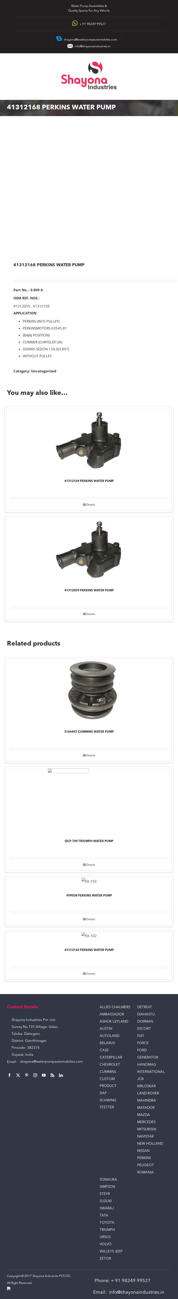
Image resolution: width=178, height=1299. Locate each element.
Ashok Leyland (114, 1021)
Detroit (144, 1007)
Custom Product (108, 1082)
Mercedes (146, 1122)
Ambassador (112, 1014)
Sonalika (108, 1180)
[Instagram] (35, 1075)
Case (104, 1050)
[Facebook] (9, 1075)
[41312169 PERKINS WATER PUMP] (89, 440)
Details (90, 505)
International (151, 1072)
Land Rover (148, 1093)
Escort (144, 1029)
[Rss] (52, 1075)
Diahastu (146, 1014)
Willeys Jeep (111, 1251)
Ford (142, 1050)
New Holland (150, 1144)
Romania (145, 1172)
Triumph (107, 1230)
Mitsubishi (146, 1129)
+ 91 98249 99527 (131, 1281)
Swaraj (107, 1208)
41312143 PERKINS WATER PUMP (89, 950)
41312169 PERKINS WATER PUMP (89, 481)
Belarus (107, 1043)
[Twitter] (18, 1075)
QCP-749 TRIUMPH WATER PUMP (89, 841)
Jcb (140, 1079)
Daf (103, 1093)
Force (143, 1043)
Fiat (140, 1036)
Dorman (145, 1021)
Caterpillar (111, 1057)
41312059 (21, 306)
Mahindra (146, 1101)
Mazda (143, 1115)
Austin (106, 1029)
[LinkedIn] (61, 1075)
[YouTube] (44, 1075)
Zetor (105, 1259)
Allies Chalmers (115, 1007)
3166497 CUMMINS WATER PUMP (89, 731)
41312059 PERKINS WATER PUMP (89, 590)
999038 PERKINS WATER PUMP (89, 895)
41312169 (41, 306)
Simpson (107, 1187)
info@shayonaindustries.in (93, 46)
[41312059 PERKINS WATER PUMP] (89, 550)
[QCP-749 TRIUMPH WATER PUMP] (89, 800)
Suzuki (106, 1201)
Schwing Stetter (108, 1104)
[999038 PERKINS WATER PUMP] (89, 882)
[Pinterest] (27, 1075)
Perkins (144, 1158)
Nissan (143, 1151)
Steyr (105, 1194)
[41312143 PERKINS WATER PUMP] (89, 936)
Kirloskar (146, 1086)
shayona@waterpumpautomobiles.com (51, 1062)
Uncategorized (43, 371)
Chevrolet (110, 1065)
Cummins (108, 1072)
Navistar (145, 1136)
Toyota (107, 1223)
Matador (146, 1108)
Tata (104, 1215)
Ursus (105, 1237)
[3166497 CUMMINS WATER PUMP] (89, 691)
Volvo (105, 1244)
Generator (147, 1057)
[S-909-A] (89, 189)
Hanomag (146, 1065)
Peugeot (145, 1165)
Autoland (109, 1036)
